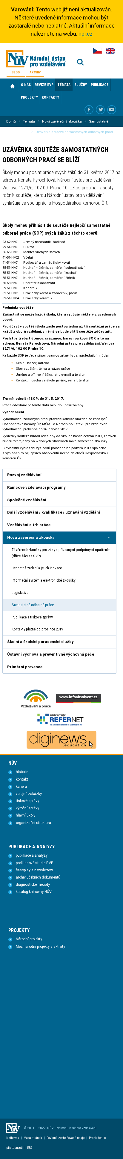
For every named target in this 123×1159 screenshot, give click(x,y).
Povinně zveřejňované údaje (65, 1138)
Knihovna (12, 1138)
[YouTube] (111, 109)
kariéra (21, 786)
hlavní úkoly (25, 815)
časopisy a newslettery (34, 870)
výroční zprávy (27, 808)
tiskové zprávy (27, 801)
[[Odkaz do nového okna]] (100, 109)
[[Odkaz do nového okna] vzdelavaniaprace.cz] (36, 707)
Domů (12, 86)
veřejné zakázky (29, 794)
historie (22, 772)
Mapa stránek (33, 1138)
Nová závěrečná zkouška (62, 121)
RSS (29, 1148)
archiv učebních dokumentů (38, 877)
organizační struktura (33, 823)
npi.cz (86, 34)
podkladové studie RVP (34, 863)
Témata (29, 121)
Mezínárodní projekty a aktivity (40, 946)
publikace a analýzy (31, 855)
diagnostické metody (33, 884)
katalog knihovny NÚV (34, 892)
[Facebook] (88, 109)
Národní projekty (29, 939)
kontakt (22, 779)
